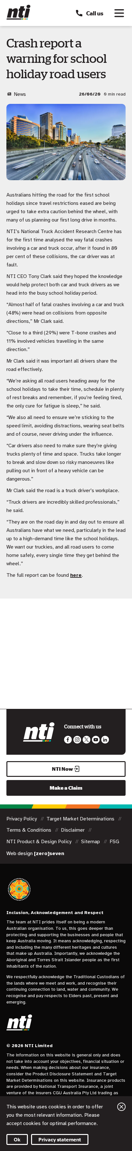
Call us (94, 13)
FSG (114, 841)
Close (121, 1107)
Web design (35, 853)
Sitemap (91, 841)
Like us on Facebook (68, 740)
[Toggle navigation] (119, 13)
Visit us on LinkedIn (105, 740)
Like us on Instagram (77, 740)
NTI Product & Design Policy (39, 841)
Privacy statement (59, 1139)
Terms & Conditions (29, 830)
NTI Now (62, 769)
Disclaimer (73, 830)
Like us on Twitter (86, 740)
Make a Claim (66, 788)
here (76, 575)
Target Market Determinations (81, 819)
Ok (17, 1139)
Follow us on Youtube (96, 740)
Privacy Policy (22, 819)
